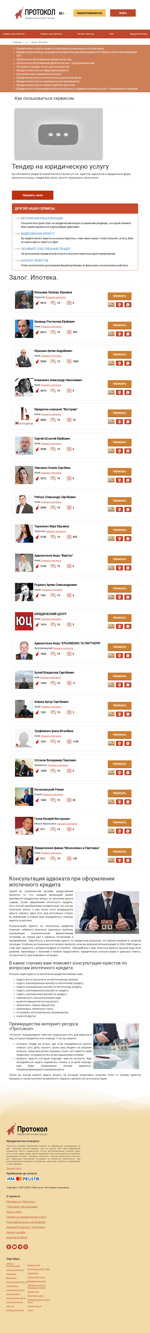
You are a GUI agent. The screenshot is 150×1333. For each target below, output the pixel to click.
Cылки (30, 1310)
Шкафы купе (33, 1291)
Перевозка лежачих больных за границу (37, 1286)
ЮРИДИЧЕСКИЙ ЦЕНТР (50, 614)
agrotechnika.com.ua (15, 1290)
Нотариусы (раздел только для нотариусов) (43, 66)
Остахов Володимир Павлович (55, 760)
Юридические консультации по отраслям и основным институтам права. (60, 48)
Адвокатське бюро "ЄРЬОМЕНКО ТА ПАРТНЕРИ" (67, 643)
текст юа (10, 1306)
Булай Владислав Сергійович (54, 672)
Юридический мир (138, 34)
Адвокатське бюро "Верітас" (53, 555)
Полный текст (13, 1168)
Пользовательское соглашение (25, 1222)
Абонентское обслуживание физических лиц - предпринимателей (55, 63)
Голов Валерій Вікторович (52, 818)
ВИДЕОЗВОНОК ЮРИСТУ (38, 233)
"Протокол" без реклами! (22, 1206)
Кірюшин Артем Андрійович (53, 351)
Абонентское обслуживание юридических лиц (44, 59)
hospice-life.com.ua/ (36, 1277)
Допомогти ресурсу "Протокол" (26, 1227)
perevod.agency (13, 1294)
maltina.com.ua (34, 1306)
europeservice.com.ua (16, 1298)
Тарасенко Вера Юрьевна (51, 526)
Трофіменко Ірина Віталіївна (53, 731)
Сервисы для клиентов (14, 34)
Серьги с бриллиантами (13, 1264)
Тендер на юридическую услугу (26, 1217)
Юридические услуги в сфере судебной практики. (46, 85)
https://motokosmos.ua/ (17, 1282)
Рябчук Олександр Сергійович (55, 497)
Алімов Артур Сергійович (51, 702)
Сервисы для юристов (50, 34)
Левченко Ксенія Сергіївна (52, 468)
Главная (17, 42)
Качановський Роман (49, 789)
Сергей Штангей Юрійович (52, 438)
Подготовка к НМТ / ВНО (39, 1269)
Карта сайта (14, 1211)
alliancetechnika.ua (15, 1270)
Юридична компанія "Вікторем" (55, 409)
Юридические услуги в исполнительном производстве (48, 77)
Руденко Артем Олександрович (55, 585)
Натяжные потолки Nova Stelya (39, 1300)
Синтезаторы (12, 1286)
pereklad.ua (33, 1273)
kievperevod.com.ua (15, 1310)
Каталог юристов (86, 34)
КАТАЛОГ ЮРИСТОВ (34, 260)
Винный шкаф (34, 1265)
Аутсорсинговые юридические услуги (38, 74)
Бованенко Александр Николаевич (58, 380)
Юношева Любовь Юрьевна (53, 292)
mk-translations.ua (14, 1302)
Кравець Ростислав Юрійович (54, 321)
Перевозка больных (37, 1281)
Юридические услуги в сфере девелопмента (42, 70)
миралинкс (11, 1274)
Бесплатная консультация (42, 218)
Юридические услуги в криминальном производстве (48, 81)
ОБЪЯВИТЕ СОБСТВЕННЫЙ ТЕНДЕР (45, 249)
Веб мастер (11, 1278)
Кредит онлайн (16, 1232)
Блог (112, 34)
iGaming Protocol (16, 1237)
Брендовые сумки (36, 1295)
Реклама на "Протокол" (20, 1201)
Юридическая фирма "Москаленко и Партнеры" (67, 848)
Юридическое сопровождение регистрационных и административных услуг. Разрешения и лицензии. (77, 88)
